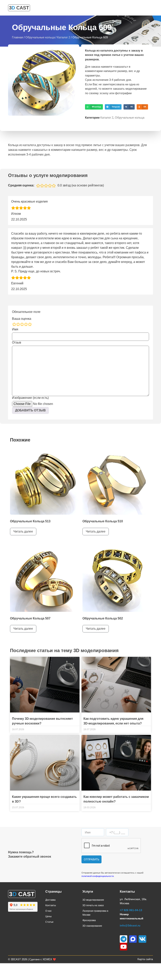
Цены (48, 916)
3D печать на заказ (93, 905)
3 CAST (19, 7)
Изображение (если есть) (30, 397)
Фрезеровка (89, 920)
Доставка (50, 900)
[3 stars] (22, 324)
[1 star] (14, 324)
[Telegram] (123, 939)
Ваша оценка (21, 318)
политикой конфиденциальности (97, 876)
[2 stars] (18, 324)
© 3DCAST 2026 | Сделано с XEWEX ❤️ (32, 959)
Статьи (49, 922)
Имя (15, 329)
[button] (94, 107)
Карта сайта (145, 959)
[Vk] (142, 939)
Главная (17, 37)
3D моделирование (93, 900)
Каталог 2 (63, 37)
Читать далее (23, 531)
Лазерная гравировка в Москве (95, 913)
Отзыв (16, 342)
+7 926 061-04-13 (131, 910)
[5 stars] (30, 324)
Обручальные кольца (40, 37)
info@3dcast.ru (130, 925)
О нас (48, 911)
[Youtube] (123, 946)
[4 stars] (26, 324)
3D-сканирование (92, 925)
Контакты (50, 905)
